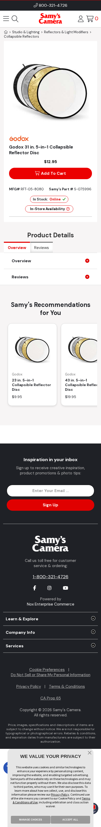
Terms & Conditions (67, 686)
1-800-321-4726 (50, 577)
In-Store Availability (47, 209)
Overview (17, 247)
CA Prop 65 (50, 698)
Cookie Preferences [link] (47, 669)
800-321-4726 (53, 5)
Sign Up (50, 505)
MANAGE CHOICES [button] (30, 819)
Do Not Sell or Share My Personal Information (50, 674)
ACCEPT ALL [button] (70, 819)
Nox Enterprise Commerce (50, 604)
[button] (89, 753)
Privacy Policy (28, 686)
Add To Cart (53, 173)
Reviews (41, 247)
